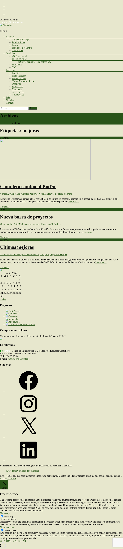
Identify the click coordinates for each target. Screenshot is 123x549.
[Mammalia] (12, 319)
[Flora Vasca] (13, 311)
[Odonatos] (12, 316)
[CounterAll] (12, 313)
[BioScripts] (6, 25)
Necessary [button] (5, 513)
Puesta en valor (19, 59)
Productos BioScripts (22, 47)
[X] (28, 437)
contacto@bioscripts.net (11, 22)
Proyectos (10, 70)
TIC (14, 67)
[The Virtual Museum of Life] (20, 324)
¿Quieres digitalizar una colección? (34, 62)
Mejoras (34, 193)
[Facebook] (28, 391)
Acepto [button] (3, 478)
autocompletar (32, 254)
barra (29, 224)
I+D (8, 97)
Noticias (10, 100)
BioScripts (5, 123)
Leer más (12, 478)
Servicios (10, 53)
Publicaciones (18, 42)
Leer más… (73, 201)
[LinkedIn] (28, 460)
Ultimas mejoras (17, 247)
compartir (44, 254)
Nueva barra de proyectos (26, 217)
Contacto (10, 102)
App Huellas (18, 92)
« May (3, 299)
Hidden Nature (19, 78)
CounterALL (18, 94)
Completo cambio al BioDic (28, 186)
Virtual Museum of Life (23, 81)
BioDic (15, 73)
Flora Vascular (19, 75)
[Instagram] (28, 414)
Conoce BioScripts (21, 39)
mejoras (58, 193)
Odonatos (16, 84)
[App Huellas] (13, 321)
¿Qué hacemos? (19, 56)
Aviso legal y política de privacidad (22, 470)
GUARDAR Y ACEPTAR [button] (13, 541)
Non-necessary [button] (7, 527)
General (25, 193)
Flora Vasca (17, 86)
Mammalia (17, 89)
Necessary (8, 516)
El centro (10, 36)
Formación (17, 64)
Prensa (15, 45)
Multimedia (17, 50)
